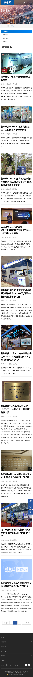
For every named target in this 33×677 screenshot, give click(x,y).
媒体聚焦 (5, 34)
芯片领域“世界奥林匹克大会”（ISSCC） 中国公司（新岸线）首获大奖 (16, 409)
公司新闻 (13, 26)
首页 (2, 26)
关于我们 (3, 655)
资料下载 (15, 665)
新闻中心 (7, 26)
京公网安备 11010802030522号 (18, 674)
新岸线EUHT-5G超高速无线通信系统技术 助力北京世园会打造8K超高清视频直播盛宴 (16, 181)
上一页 (5, 623)
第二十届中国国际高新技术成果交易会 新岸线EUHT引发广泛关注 (15, 532)
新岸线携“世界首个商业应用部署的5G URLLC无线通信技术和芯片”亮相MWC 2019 (16, 356)
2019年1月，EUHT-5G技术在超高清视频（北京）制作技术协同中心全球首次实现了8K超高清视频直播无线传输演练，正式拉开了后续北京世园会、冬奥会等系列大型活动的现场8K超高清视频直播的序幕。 (16, 490)
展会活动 (5, 38)
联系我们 (3, 660)
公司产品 (3, 646)
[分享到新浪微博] (26, 665)
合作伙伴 (3, 665)
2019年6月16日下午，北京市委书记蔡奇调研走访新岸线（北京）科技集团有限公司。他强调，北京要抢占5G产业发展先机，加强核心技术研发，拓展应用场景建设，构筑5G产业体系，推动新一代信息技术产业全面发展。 (16, 93)
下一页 (27, 623)
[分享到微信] (29, 665)
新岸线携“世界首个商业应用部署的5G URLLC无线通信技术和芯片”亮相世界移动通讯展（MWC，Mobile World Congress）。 (16, 370)
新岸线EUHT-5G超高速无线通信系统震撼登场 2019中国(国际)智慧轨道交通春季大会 (16, 293)
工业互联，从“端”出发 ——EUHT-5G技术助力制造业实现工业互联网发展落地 (16, 230)
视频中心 (5, 41)
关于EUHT (4, 637)
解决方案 (3, 642)
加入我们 (9, 665)
